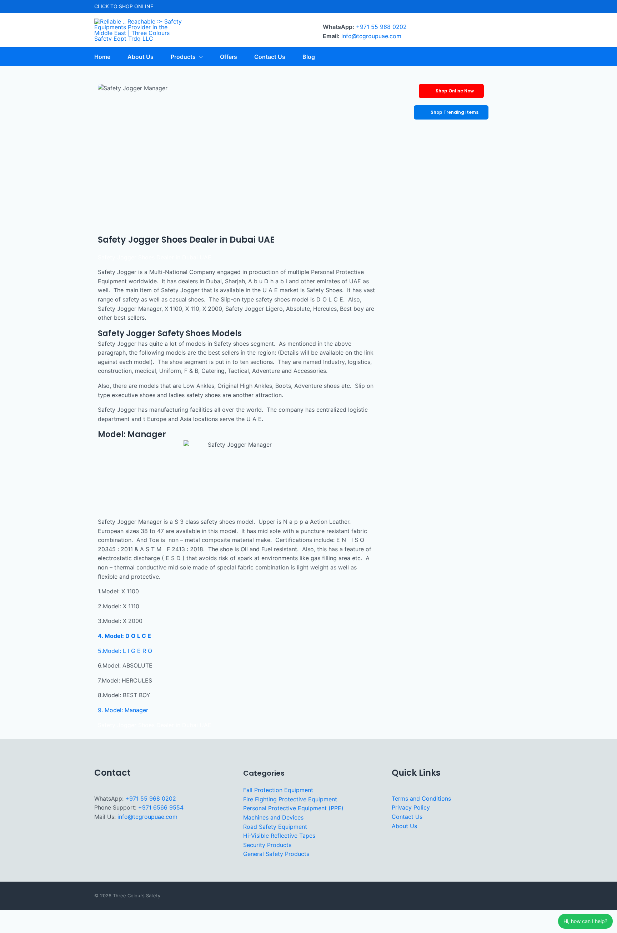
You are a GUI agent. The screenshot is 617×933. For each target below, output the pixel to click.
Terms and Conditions (421, 798)
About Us (404, 826)
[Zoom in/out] (10, 917)
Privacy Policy (411, 807)
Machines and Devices (273, 817)
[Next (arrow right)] (32, 928)
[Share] (54, 917)
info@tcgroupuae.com (371, 36)
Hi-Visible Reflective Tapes (279, 835)
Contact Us (407, 816)
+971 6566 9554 (161, 807)
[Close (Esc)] (75, 917)
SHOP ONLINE (136, 6)
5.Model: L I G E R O (125, 650)
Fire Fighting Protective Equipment (290, 799)
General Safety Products (276, 853)
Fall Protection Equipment (278, 789)
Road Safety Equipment (275, 826)
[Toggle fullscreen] (32, 917)
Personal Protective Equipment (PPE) (293, 808)
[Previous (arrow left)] (10, 928)
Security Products (267, 844)
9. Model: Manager (123, 710)
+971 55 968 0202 (381, 26)
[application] (199, 56)
